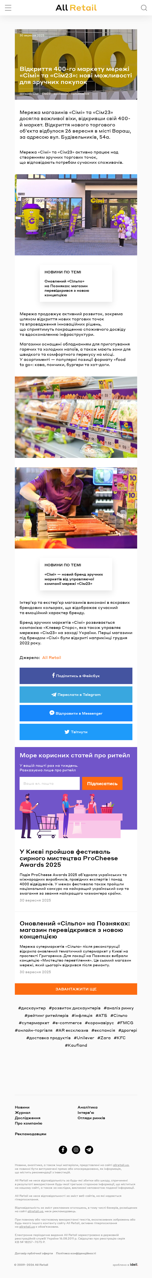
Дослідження (27, 1117)
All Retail (51, 657)
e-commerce (68, 1022)
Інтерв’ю (86, 1112)
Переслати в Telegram (79, 694)
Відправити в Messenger (79, 713)
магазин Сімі (29, 93)
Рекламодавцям (30, 1133)
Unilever (85, 1037)
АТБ (102, 1015)
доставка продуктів (50, 1037)
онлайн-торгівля (35, 1030)
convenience (80, 93)
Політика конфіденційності (76, 1253)
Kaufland (77, 1045)
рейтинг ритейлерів (48, 1015)
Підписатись (102, 783)
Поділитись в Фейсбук (78, 675)
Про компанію (28, 1123)
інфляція (83, 1015)
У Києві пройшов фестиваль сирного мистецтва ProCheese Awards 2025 (69, 858)
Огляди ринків (91, 1117)
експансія (61, 93)
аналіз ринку (120, 1007)
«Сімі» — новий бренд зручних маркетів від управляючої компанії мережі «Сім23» (74, 579)
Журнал (22, 1112)
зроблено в (124, 1264)
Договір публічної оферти (34, 1253)
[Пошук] (144, 7)
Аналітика (88, 1107)
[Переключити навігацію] (8, 7)
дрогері (129, 1030)
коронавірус (101, 1022)
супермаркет (35, 1022)
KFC (121, 1037)
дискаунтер (33, 1007)
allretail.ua (121, 1165)
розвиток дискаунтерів (76, 1007)
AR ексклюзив (73, 1030)
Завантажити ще (76, 989)
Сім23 (46, 93)
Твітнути (79, 731)
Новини (22, 1107)
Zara (105, 1037)
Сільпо (120, 1015)
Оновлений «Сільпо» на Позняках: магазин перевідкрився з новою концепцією (67, 288)
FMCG (126, 1022)
